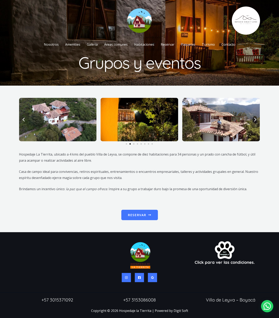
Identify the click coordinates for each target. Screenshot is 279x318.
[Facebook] (139, 277)
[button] (23, 119)
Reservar (167, 44)
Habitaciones (144, 44)
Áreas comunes (116, 44)
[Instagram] (126, 277)
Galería (92, 44)
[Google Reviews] (152, 277)
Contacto (228, 44)
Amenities (72, 44)
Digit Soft (181, 310)
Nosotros (51, 44)
